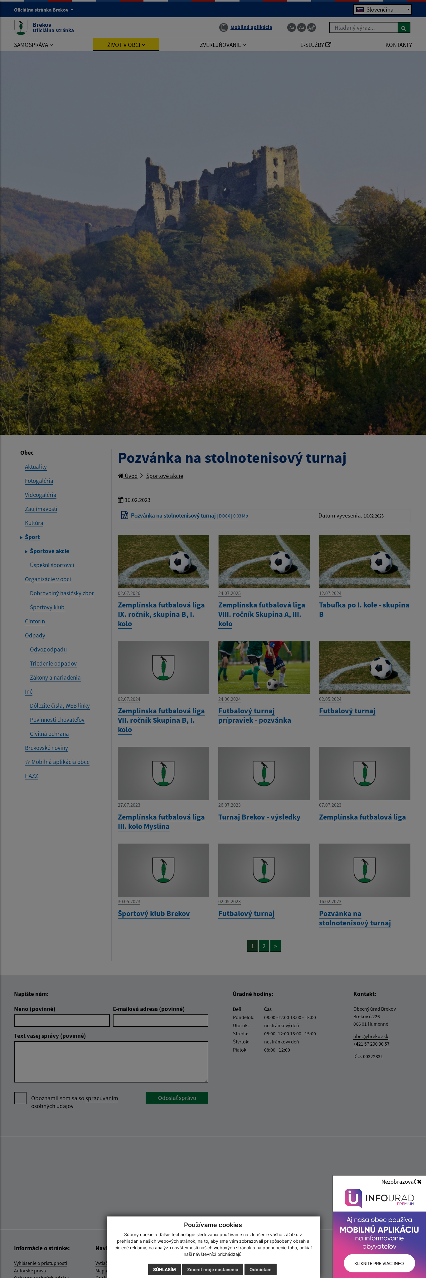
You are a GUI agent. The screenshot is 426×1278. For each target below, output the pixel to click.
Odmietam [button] (260, 1269)
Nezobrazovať (399, 1181)
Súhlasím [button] (164, 1269)
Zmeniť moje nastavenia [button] (212, 1269)
